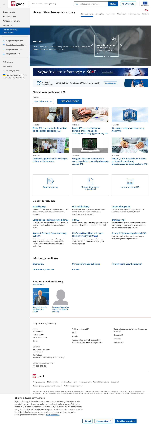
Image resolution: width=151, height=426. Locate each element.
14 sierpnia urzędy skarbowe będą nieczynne (128, 129)
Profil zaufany (8, 62)
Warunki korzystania (101, 382)
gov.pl (40, 376)
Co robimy (110, 14)
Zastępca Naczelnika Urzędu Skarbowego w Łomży (60, 309)
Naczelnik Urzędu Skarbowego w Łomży (40, 309)
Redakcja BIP (118, 342)
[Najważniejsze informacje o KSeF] (90, 72)
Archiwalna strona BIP (80, 329)
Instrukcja (117, 339)
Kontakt (145, 14)
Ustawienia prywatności (73, 386)
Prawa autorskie (85, 382)
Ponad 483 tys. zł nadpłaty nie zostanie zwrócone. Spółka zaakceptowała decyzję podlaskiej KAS (90, 131)
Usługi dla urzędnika (13, 49)
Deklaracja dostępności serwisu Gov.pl (47, 386)
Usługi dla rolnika (12, 54)
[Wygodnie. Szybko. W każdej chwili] (90, 83)
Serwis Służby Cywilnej (11, 71)
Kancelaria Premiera (11, 21)
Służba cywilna (52, 382)
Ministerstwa (8, 25)
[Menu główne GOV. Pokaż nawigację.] (4, 4)
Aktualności (121, 14)
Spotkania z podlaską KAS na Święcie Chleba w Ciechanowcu (50, 160)
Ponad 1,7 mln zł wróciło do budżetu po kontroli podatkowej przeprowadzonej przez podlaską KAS (129, 161)
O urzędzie (100, 14)
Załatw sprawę (134, 14)
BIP (75, 382)
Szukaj (113, 4)
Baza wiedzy (7, 66)
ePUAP (74, 332)
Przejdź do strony (70, 101)
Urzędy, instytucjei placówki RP (10, 31)
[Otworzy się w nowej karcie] (34, 366)
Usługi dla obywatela (14, 40)
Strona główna (11, 12)
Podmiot (41, 97)
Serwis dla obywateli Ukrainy (15, 76)
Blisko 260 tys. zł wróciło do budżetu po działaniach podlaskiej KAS (50, 129)
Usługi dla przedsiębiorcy (15, 45)
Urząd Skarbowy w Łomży (54, 12)
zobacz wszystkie (38, 285)
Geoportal (115, 382)
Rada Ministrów (9, 16)
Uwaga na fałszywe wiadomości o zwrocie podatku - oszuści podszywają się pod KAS (90, 161)
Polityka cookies (39, 382)
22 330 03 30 (38, 352)
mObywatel (129, 4)
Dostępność (118, 335)
